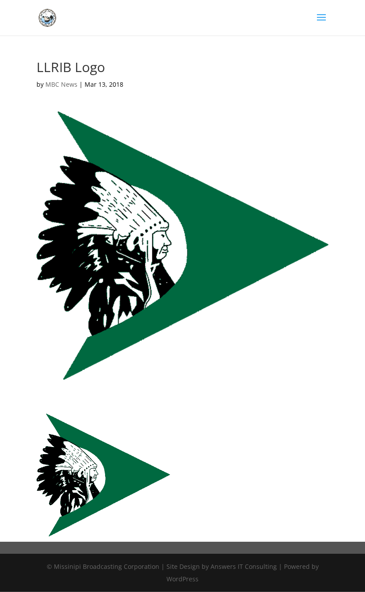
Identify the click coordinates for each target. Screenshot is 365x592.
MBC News (61, 84)
